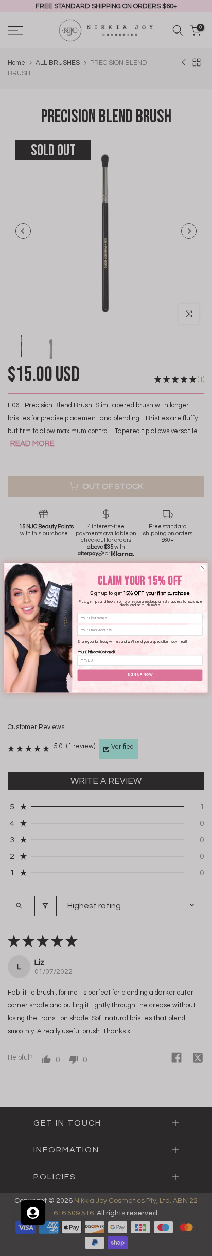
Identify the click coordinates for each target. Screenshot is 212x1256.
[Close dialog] (202, 568)
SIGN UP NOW (140, 675)
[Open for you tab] (33, 1212)
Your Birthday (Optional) (96, 652)
